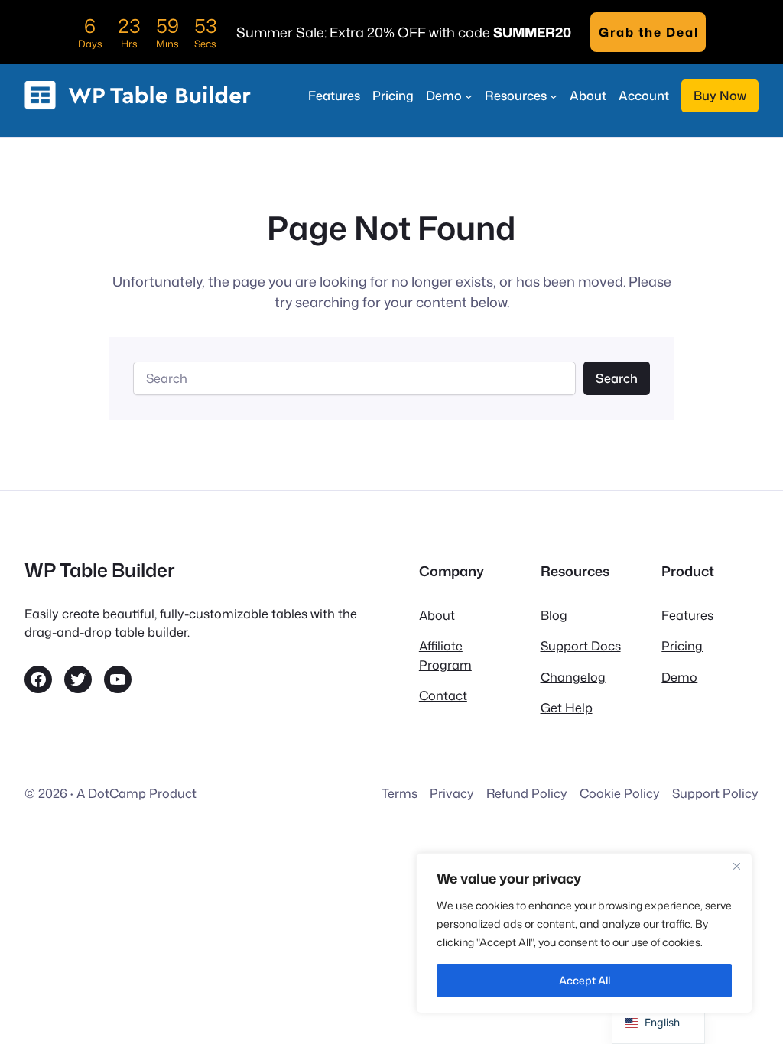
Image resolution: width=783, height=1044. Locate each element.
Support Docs (581, 645)
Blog (554, 615)
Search (617, 378)
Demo (679, 677)
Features (687, 615)
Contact (443, 695)
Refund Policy (526, 793)
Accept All (584, 980)
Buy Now (720, 95)
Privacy (452, 793)
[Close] (736, 866)
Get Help (567, 707)
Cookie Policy (620, 793)
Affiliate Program (445, 655)
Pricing (682, 645)
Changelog (573, 677)
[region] (584, 933)
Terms (399, 793)
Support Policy (715, 793)
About (437, 615)
